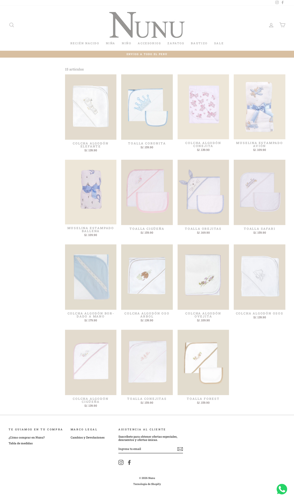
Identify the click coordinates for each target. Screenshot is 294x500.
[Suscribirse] (180, 449)
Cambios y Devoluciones (88, 437)
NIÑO (126, 43)
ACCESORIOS (149, 43)
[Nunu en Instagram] (121, 462)
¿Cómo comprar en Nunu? (27, 437)
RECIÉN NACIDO (84, 43)
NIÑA (110, 43)
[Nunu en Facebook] (129, 462)
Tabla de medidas (21, 443)
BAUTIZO (199, 43)
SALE (219, 43)
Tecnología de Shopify (147, 484)
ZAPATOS (175, 43)
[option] (147, 54)
